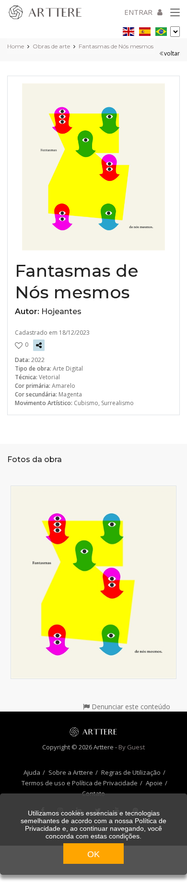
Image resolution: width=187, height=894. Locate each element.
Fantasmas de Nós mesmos (116, 46)
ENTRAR (138, 12)
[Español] (145, 30)
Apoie (154, 783)
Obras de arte (51, 46)
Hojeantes (61, 311)
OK (93, 854)
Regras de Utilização (131, 772)
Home (15, 46)
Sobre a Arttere (70, 772)
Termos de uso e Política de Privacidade (80, 783)
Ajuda (31, 772)
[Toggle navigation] (175, 13)
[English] (128, 30)
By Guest (131, 747)
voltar (172, 53)
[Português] (161, 30)
